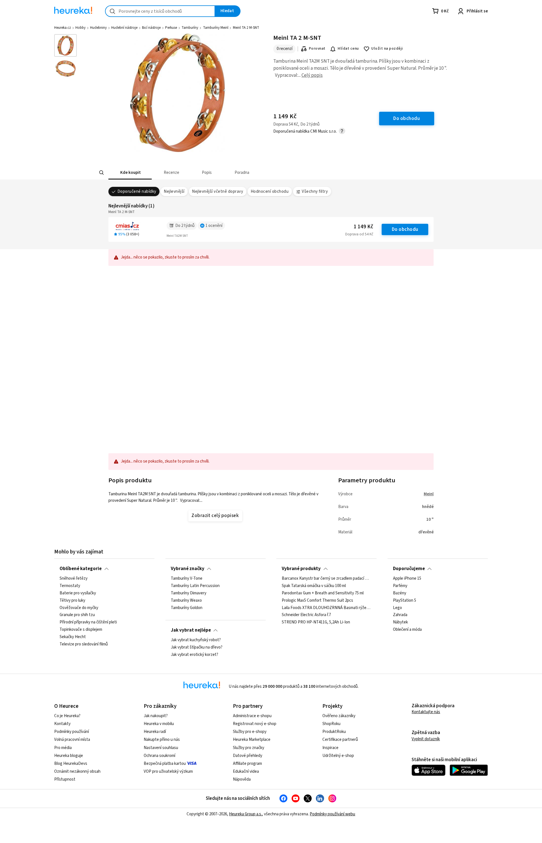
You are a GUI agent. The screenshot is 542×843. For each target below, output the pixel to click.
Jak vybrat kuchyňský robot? (196, 640)
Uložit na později (387, 48)
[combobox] (160, 11)
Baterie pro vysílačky (78, 593)
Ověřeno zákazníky (338, 716)
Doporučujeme (409, 568)
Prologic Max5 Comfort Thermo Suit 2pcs (317, 600)
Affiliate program (247, 764)
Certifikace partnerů (340, 740)
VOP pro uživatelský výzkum (168, 771)
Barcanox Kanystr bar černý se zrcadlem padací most (326, 578)
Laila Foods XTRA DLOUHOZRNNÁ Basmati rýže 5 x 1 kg (326, 608)
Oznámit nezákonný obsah (77, 771)
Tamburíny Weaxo (186, 600)
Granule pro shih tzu (77, 615)
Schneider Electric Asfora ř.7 (306, 615)
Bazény (399, 593)
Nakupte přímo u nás (162, 740)
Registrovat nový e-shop (254, 724)
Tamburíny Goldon (186, 608)
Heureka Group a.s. (245, 814)
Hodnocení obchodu (270, 191)
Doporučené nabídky (136, 191)
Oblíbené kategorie (81, 568)
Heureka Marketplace (251, 740)
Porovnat (317, 48)
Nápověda (242, 779)
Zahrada (400, 615)
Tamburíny (190, 27)
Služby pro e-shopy (249, 732)
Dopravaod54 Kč (359, 234)
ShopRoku (331, 724)
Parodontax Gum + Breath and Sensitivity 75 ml (323, 593)
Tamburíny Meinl (215, 27)
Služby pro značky (248, 748)
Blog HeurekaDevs (70, 764)
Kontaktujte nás (426, 712)
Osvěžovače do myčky (79, 608)
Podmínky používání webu (332, 814)
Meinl (429, 494)
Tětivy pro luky (72, 600)
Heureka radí (155, 732)
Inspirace (330, 748)
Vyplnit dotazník (426, 739)
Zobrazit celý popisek (215, 515)
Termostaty (70, 586)
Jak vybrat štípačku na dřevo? (196, 647)
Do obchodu (405, 229)
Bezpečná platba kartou (165, 764)
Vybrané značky (187, 568)
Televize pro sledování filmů (84, 644)
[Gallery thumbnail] (65, 45)
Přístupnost (64, 779)
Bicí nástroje (151, 27)
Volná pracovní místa (72, 740)
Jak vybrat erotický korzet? (194, 655)
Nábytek (400, 622)
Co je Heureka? (67, 716)
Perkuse (171, 27)
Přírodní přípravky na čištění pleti (88, 622)
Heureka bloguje (68, 756)
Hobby (80, 27)
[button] (130, 173)
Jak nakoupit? (156, 716)
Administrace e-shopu (252, 716)
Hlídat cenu (348, 48)
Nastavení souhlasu (161, 748)
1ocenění (214, 226)
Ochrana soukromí (159, 756)
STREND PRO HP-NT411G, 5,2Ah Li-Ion (316, 622)
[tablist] (241, 172)
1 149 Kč (363, 227)
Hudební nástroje (124, 27)
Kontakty (62, 724)
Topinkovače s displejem (81, 629)
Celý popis (312, 75)
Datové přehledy (247, 756)
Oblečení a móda (407, 629)
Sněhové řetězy (74, 578)
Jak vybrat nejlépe (191, 630)
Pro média (63, 748)
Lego (397, 608)
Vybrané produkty (301, 568)
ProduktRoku (334, 732)
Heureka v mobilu (159, 724)
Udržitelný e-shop (338, 756)
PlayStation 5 (404, 600)
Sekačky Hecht (73, 637)
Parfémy (400, 586)
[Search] (101, 172)
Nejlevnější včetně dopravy (217, 191)
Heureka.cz (62, 27)
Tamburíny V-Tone (186, 578)
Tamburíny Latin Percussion (195, 586)
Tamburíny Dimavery (188, 593)
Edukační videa (246, 771)
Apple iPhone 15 (407, 578)
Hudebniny (98, 27)
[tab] (130, 172)
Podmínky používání (71, 732)
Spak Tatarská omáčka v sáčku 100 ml (314, 586)
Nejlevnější (174, 191)
